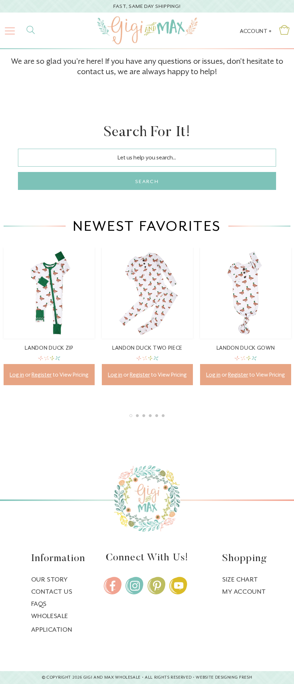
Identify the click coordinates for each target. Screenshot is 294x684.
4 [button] (150, 415)
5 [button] (156, 415)
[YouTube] (178, 585)
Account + (256, 31)
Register (42, 375)
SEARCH (147, 181)
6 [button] (163, 415)
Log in (17, 375)
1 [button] (130, 415)
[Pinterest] (156, 585)
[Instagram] (134, 585)
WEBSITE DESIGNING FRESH (224, 677)
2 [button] (137, 415)
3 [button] (143, 415)
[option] (49, 322)
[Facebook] (113, 585)
